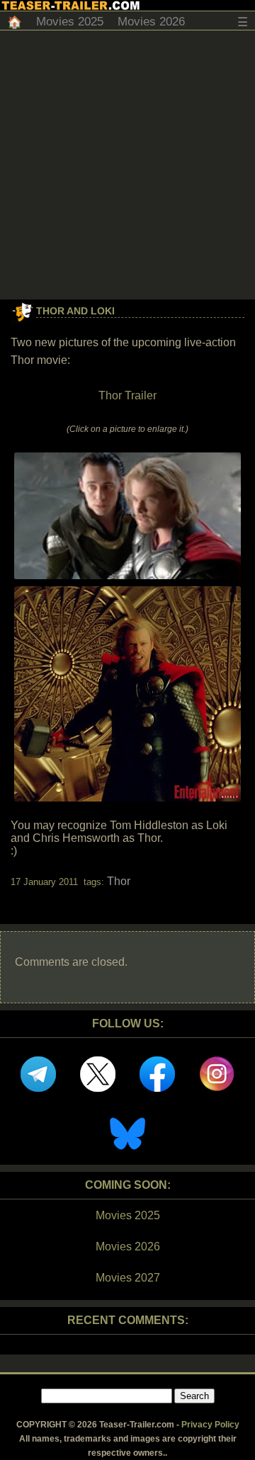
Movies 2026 (151, 21)
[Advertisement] (127, 165)
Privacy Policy (210, 1425)
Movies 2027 (128, 1278)
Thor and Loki (75, 310)
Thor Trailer (127, 395)
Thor (118, 881)
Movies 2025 (69, 21)
